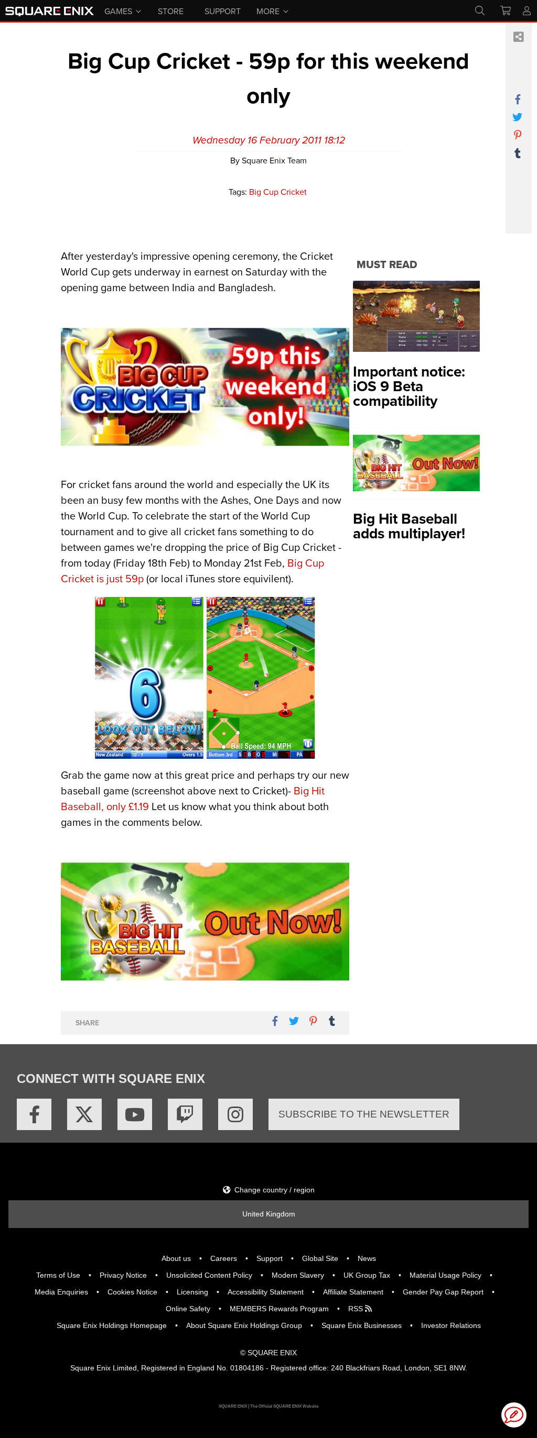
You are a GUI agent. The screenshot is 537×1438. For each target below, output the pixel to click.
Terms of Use (58, 1275)
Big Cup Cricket (278, 191)
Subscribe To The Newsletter (363, 1114)
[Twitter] (84, 1114)
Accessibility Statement (266, 1292)
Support (269, 1258)
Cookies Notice (132, 1292)
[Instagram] (235, 1114)
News (367, 1258)
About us (176, 1258)
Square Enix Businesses (361, 1325)
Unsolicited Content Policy (209, 1275)
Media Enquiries (61, 1292)
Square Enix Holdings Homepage (112, 1325)
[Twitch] (185, 1114)
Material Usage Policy (445, 1275)
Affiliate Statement (353, 1292)
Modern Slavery (298, 1275)
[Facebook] (34, 1114)
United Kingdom (268, 1214)
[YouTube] (134, 1114)
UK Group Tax (366, 1275)
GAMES (118, 10)
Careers (223, 1258)
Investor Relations (451, 1325)
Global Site (320, 1258)
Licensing (192, 1292)
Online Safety (188, 1308)
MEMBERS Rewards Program (279, 1308)
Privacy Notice (123, 1275)
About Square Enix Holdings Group (244, 1325)
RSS (356, 1308)
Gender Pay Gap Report (443, 1292)
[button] (514, 1415)
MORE (268, 10)
